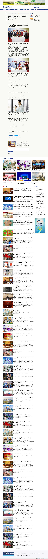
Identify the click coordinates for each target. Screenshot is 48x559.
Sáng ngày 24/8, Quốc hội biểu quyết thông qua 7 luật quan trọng (22, 278)
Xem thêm (18, 548)
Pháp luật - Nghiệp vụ (25, 9)
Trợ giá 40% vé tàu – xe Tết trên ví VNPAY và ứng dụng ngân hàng (37, 16)
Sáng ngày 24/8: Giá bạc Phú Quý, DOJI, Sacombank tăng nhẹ (23, 374)
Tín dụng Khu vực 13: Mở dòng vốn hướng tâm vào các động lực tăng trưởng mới (22, 238)
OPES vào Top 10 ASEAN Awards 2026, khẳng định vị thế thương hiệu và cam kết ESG (23, 270)
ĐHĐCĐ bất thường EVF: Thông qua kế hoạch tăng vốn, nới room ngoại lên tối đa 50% (38, 170)
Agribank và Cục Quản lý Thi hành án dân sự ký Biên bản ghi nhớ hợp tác (9, 182)
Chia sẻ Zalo (16, 135)
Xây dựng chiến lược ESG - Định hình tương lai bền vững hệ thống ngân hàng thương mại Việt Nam (23, 221)
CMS (39, 558)
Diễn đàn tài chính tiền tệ (19, 9)
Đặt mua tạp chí (36, 7)
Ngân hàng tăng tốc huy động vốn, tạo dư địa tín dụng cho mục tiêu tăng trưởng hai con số (23, 213)
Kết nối (37, 9)
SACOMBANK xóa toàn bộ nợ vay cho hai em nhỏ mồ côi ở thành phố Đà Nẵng (23, 406)
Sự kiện (5, 9)
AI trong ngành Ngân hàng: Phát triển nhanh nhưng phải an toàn (23, 205)
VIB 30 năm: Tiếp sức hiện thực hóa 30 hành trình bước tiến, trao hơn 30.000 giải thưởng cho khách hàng (23, 183)
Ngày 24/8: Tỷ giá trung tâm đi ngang (19, 245)
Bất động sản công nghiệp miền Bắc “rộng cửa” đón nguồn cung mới (23, 398)
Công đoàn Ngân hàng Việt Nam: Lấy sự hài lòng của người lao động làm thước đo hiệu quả (23, 382)
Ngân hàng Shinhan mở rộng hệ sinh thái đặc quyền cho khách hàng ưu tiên (23, 294)
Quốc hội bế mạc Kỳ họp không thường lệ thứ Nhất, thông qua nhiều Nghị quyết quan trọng (23, 189)
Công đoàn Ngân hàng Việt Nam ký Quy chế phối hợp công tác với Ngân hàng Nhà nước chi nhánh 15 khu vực (23, 390)
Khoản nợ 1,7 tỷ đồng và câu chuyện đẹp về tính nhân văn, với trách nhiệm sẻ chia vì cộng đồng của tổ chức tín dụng (23, 318)
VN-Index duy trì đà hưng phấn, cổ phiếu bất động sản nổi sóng (23, 230)
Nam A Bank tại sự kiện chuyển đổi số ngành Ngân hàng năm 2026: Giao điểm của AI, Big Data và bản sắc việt (40, 211)
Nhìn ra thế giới (30, 9)
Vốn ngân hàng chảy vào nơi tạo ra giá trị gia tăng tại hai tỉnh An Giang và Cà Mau (23, 366)
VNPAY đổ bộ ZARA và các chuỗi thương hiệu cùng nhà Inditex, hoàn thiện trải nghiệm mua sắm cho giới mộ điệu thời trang (37, 19)
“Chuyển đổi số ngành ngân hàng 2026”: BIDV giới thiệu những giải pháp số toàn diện (40, 201)
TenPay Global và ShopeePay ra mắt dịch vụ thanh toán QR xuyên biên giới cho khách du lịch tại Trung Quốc (23, 262)
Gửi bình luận (10, 151)
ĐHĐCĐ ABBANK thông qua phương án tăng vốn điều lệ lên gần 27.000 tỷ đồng (9, 170)
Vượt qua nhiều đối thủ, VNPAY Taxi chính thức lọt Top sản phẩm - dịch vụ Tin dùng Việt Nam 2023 (23, 142)
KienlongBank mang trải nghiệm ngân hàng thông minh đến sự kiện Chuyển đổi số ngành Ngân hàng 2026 (40, 193)
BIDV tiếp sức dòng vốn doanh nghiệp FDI (40, 203)
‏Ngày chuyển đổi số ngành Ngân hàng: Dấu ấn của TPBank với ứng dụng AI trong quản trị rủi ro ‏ (40, 207)
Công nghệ (34, 9)
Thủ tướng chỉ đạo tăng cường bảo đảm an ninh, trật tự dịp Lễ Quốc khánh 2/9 (23, 254)
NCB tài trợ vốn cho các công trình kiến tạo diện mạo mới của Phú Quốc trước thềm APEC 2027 (38, 183)
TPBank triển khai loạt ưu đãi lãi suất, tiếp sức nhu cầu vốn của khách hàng (23, 170)
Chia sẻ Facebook (11, 135)
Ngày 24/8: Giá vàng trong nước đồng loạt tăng (21, 333)
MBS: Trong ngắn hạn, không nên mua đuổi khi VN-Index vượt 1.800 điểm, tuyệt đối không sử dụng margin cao (23, 414)
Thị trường (14, 9)
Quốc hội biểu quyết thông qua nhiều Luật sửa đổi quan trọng (23, 342)
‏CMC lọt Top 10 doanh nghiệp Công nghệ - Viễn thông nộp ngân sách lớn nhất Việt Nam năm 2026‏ (23, 302)
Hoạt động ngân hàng (9, 9)
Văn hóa (39, 9)
